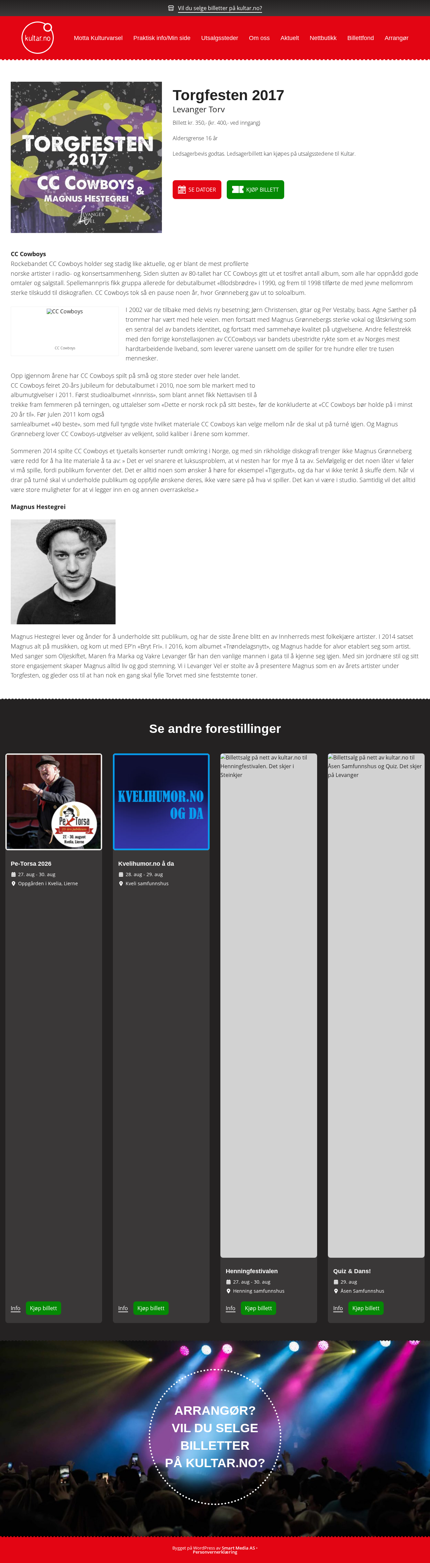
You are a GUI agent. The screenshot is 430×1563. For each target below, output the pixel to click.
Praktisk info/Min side (161, 38)
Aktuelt (290, 38)
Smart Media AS (238, 1548)
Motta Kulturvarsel (98, 38)
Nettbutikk (323, 38)
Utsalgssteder (219, 38)
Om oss (259, 38)
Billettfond (360, 38)
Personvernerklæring (215, 1552)
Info (15, 1308)
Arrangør (396, 38)
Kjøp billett (43, 1308)
